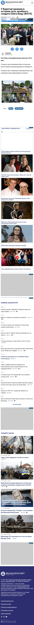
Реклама (17, 20)
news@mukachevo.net (7, 601)
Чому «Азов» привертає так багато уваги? (15, 457)
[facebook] (1, 617)
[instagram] (4, 617)
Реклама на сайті (6, 604)
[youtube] (6, 617)
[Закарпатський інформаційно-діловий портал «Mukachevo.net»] (12, 3)
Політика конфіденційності (9, 607)
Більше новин (17, 404)
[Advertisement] (17, 285)
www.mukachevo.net (23, 587)
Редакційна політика (7, 610)
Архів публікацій (6, 613)
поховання (19, 108)
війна (11, 108)
